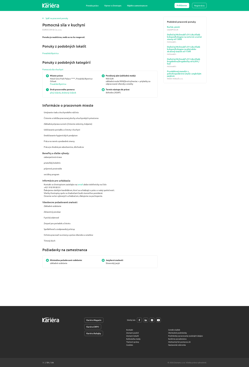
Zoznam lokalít (132, 336)
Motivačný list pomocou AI (179, 342)
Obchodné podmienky (177, 333)
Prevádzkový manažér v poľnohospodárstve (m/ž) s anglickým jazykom (184, 73)
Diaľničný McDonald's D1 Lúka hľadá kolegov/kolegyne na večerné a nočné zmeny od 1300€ (184, 36)
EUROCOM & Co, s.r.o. (52, 29)
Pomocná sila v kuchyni (52, 69)
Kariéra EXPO (92, 326)
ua (52, 362)
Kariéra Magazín (93, 320)
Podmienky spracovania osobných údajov (185, 336)
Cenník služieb (174, 330)
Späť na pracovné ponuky (57, 18)
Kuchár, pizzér (173, 27)
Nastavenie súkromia (177, 345)
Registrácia (199, 5)
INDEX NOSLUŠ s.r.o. (175, 79)
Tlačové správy (132, 342)
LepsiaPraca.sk (172, 30)
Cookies (129, 345)
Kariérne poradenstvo (177, 339)
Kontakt (129, 330)
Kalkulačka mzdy (133, 339)
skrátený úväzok (69, 92)
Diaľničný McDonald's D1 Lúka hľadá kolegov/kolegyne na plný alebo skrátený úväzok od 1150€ (183, 49)
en (48, 362)
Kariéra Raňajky (93, 333)
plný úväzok (55, 92)
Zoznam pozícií (132, 333)
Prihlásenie (182, 5)
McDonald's (171, 42)
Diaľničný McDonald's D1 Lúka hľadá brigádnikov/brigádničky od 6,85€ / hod (183, 61)
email (80, 184)
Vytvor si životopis (112, 5)
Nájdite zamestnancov (137, 5)
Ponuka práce (92, 5)
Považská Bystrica (50, 53)
